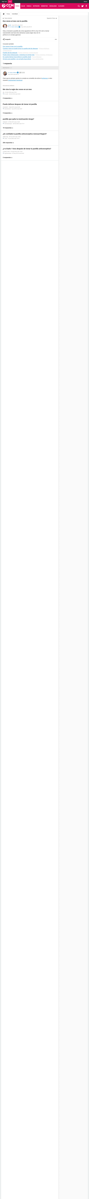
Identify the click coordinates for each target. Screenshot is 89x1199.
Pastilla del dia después (10, 53)
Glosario (61, 6)
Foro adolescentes (37, 59)
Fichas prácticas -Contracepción (28, 53)
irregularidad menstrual (15, 80)
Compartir (8, 39)
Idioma (85, 1)
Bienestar (44, 6)
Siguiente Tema (51, 18)
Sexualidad (53, 6)
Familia (29, 6)
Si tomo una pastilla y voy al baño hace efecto (17, 59)
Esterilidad (15, 14)
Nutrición (36, 6)
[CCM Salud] (8, 6)
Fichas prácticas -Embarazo (43, 55)
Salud (10, 1)
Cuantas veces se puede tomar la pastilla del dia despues (20, 48)
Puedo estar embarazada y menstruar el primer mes (18, 55)
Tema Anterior (8, 18)
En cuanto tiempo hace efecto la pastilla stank (17, 57)
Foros (17, 6)
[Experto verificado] (19, 27)
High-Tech (4, 1)
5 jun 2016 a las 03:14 (26, 26)
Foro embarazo (36, 57)
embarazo (45, 78)
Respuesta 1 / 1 (7, 68)
